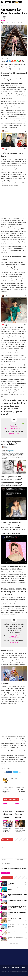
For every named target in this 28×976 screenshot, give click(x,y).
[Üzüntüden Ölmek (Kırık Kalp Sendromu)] (4, 914)
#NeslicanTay (13, 635)
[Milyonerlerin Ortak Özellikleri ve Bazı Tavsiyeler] (4, 889)
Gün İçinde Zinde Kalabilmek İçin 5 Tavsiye (17, 900)
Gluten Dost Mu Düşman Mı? (14, 918)
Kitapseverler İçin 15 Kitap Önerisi (15, 931)
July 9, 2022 (14, 642)
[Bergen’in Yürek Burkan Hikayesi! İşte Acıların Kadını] (20, 823)
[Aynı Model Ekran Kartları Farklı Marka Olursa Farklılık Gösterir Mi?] (4, 908)
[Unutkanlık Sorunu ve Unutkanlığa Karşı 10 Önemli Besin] (4, 926)
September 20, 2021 (14, 434)
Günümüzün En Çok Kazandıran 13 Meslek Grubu (7, 791)
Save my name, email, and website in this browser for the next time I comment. (13, 869)
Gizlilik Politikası (15, 967)
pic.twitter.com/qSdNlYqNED (14, 428)
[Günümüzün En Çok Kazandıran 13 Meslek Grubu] (8, 823)
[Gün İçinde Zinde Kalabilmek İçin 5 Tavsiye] (4, 902)
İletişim (23, 967)
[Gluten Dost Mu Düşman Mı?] (4, 920)
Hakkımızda (6, 967)
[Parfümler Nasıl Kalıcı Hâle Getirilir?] (4, 939)
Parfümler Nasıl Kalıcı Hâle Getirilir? (16, 937)
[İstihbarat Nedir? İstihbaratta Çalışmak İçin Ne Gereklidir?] (4, 883)
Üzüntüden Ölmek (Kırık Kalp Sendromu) (17, 912)
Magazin (3, 20)
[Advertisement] (14, 202)
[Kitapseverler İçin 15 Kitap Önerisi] (4, 932)
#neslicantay (14, 426)
